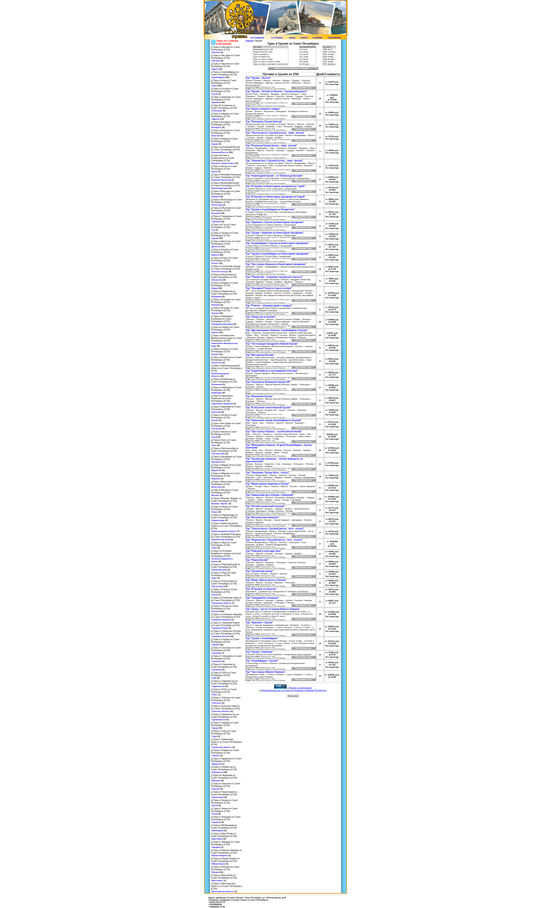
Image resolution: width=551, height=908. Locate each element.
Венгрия (216, 196)
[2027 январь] (329, 61)
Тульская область (221, 711)
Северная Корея (220, 628)
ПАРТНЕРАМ (334, 38)
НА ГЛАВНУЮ (257, 38)
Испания (216, 305)
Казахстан (217, 362)
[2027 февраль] (329, 64)
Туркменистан (219, 719)
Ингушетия (217, 280)
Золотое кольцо (220, 271)
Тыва (214, 736)
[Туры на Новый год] (270, 57)
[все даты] (329, 47)
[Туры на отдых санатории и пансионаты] (270, 64)
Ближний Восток (220, 152)
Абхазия (216, 52)
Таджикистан (218, 686)
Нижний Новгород (221, 539)
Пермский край (219, 569)
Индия (215, 288)
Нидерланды (218, 520)
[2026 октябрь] (329, 54)
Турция (215, 728)
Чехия (215, 805)
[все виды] (270, 47)
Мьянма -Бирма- (220, 503)
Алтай (215, 94)
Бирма (215, 144)
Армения (216, 102)
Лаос (214, 445)
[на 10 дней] (307, 64)
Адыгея (215, 69)
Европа (215, 255)
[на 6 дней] (307, 54)
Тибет (214, 694)
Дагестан (216, 246)
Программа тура (303, 87)
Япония (215, 872)
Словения (217, 669)
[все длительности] (307, 47)
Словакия (216, 661)
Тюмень (216, 755)
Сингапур (216, 653)
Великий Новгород (221, 180)
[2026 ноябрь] (329, 57)
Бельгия (216, 135)
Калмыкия (217, 384)
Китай (215, 420)
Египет (215, 263)
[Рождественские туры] (270, 52)
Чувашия (216, 822)
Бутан (214, 171)
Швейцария (217, 830)
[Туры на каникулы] (270, 54)
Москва (215, 495)
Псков (215, 594)
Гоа (213, 230)
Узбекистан (217, 772)
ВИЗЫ (292, 38)
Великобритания (220, 188)
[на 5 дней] (307, 52)
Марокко (216, 478)
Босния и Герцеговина (223, 163)
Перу (214, 578)
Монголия (217, 487)
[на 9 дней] (307, 61)
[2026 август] (329, 49)
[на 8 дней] (307, 59)
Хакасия (216, 789)
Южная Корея (218, 864)
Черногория (218, 797)
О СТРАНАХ (277, 38)
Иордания (217, 296)
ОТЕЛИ (304, 38)
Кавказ (215, 332)
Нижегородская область (224, 531)
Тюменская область (222, 747)
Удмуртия (216, 764)
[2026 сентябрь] (329, 52)
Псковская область (221, 603)
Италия (215, 313)
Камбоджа (217, 393)
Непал (215, 512)
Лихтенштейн (218, 453)
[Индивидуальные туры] (270, 49)
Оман (214, 548)
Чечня (215, 814)
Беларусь (216, 127)
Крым (214, 437)
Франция (216, 780)
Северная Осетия (220, 636)
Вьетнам (216, 213)
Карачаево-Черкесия (222, 403)
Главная (249, 40)
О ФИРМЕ (317, 38)
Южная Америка (220, 855)
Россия (215, 611)
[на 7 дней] (307, 57)
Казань (215, 354)
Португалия (217, 586)
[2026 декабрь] (329, 59)
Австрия (216, 60)
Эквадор (216, 847)
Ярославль (217, 880)
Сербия (215, 644)
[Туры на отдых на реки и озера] (270, 61)
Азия (214, 85)
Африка (215, 119)
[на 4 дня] (307, 49)
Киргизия (216, 412)
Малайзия (217, 462)
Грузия (215, 238)
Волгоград (217, 205)
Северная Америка (221, 619)
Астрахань (217, 110)
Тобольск (216, 703)
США (214, 678)
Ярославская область (223, 891)
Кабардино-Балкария (222, 324)
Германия (216, 221)
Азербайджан (218, 77)
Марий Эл (217, 470)
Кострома (216, 428)
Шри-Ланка (217, 839)
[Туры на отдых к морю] (270, 59)
